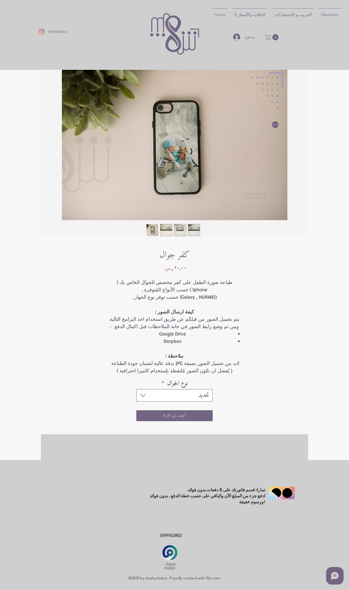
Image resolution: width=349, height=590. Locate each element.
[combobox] (174, 395)
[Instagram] (41, 31)
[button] (272, 37)
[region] (174, 525)
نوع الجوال (175, 383)
